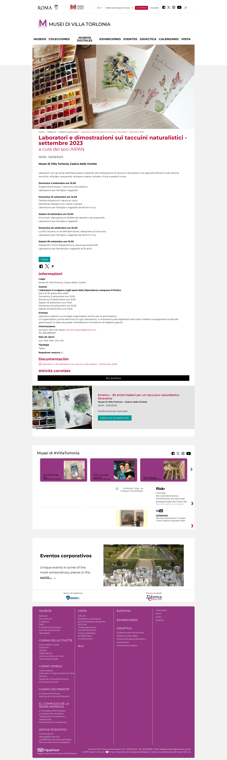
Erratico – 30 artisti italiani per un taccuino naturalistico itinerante (138, 396)
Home (41, 132)
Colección (44, 647)
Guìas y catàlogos (86, 633)
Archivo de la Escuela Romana (54, 696)
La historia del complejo (51, 713)
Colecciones (59, 39)
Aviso (158, 617)
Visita (186, 39)
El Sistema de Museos (50, 627)
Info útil (82, 616)
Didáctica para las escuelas (130, 632)
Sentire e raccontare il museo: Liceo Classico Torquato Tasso (171, 519)
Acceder (155, 7)
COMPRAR (141, 7)
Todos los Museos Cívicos (117, 7)
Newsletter (44, 633)
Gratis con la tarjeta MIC (114, 417)
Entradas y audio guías (89, 619)
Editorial (43, 616)
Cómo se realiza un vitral (51, 656)
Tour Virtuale (149, 477)
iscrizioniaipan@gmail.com (81, 329)
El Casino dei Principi (49, 693)
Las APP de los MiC (87, 630)
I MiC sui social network (101, 476)
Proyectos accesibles (127, 645)
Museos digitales (84, 39)
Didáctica (148, 39)
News (158, 613)
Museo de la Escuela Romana (54, 679)
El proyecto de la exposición (53, 722)
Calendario (169, 39)
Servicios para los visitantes (91, 621)
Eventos (130, 39)
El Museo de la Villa (49, 682)
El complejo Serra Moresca (52, 710)
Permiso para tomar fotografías (54, 742)
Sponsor (160, 620)
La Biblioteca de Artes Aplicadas (55, 739)
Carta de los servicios (49, 630)
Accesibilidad (85, 636)
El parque (44, 621)
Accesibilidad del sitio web (170, 752)
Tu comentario (85, 638)
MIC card (82, 624)
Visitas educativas (87, 627)
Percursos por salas (48, 659)
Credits (153, 752)
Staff (41, 624)
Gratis (44, 259)
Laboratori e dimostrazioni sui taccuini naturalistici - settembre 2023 (79, 364)
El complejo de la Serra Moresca (54, 705)
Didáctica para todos (68, 132)
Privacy (112, 752)
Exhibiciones (110, 39)
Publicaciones (46, 733)
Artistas (42, 650)
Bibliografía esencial (49, 736)
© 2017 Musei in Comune (93, 752)
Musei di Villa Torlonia (79, 24)
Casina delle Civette (55, 640)
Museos (40, 39)
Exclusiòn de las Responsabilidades (133, 752)
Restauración (45, 653)
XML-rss (187, 752)
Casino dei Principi (54, 689)
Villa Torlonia (45, 619)
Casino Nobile (50, 666)
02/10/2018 (171, 499)
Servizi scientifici (53, 729)
